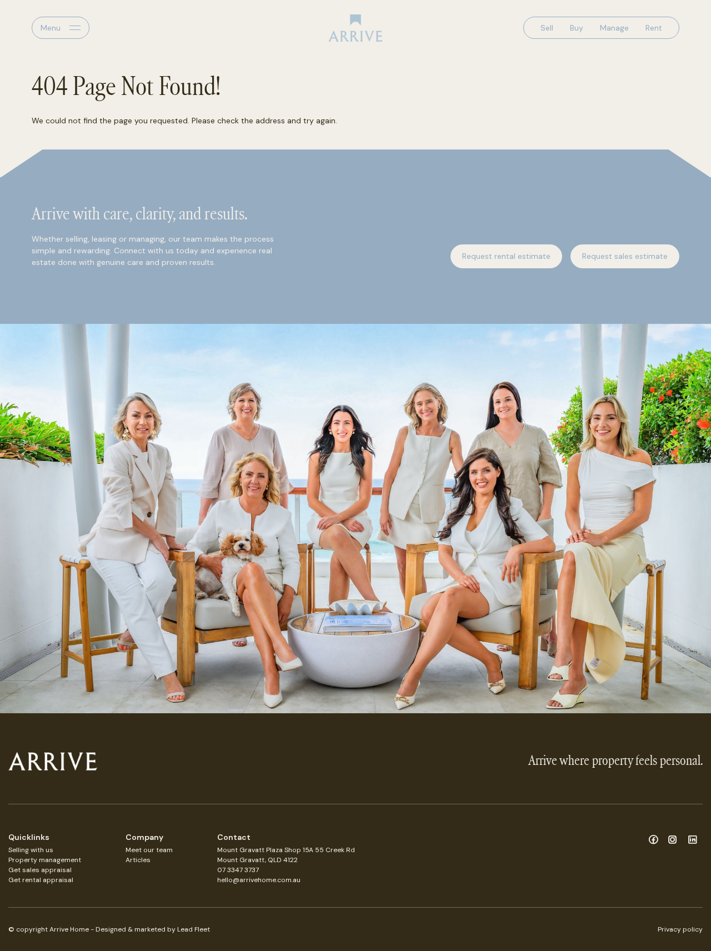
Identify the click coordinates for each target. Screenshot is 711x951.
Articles (138, 859)
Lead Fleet (193, 929)
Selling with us (30, 849)
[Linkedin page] (692, 840)
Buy (576, 28)
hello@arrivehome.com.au (259, 879)
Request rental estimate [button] (506, 256)
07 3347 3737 (238, 869)
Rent (653, 28)
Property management (44, 859)
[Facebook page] (654, 840)
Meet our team (149, 849)
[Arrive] (355, 28)
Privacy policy (680, 929)
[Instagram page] (674, 840)
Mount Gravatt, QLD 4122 (257, 859)
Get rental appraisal (40, 879)
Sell (546, 28)
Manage (614, 28)
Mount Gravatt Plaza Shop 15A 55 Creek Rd (286, 849)
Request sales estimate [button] (625, 256)
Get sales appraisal (40, 869)
